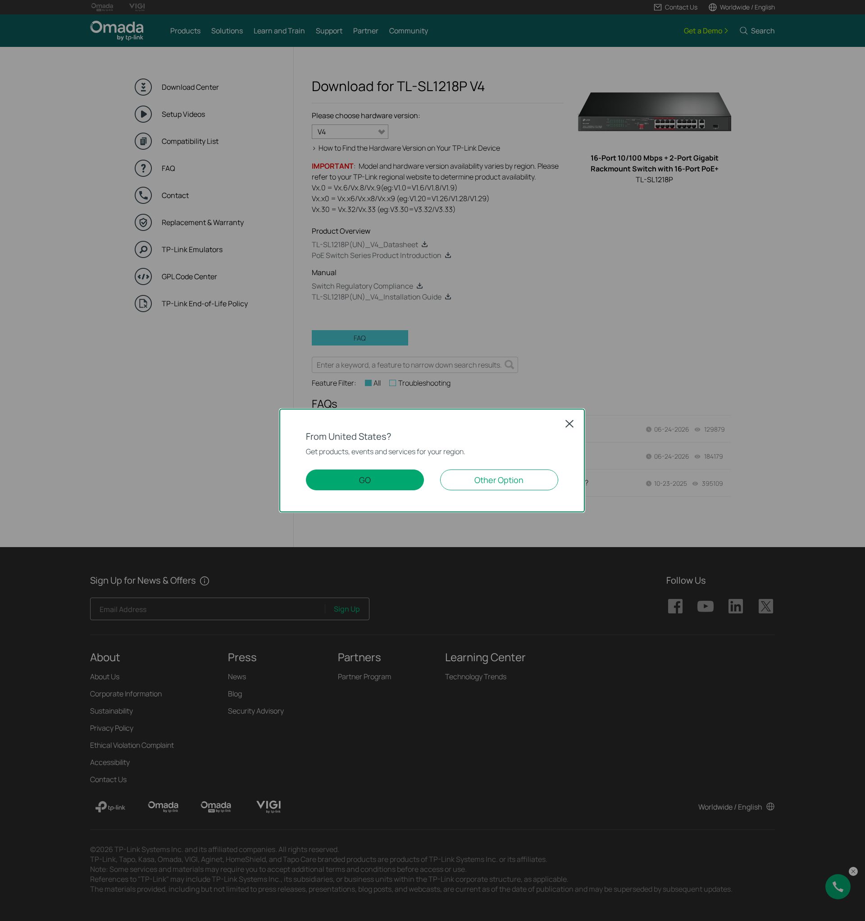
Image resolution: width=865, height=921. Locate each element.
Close (569, 423)
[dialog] (432, 460)
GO (365, 479)
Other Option (499, 479)
